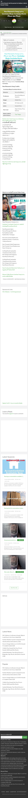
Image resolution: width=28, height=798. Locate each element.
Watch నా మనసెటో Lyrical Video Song (15, 48)
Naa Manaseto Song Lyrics (11, 49)
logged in (11, 413)
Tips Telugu (18, 114)
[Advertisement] (14, 178)
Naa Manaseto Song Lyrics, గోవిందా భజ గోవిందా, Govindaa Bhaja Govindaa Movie (13, 43)
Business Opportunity (8, 543)
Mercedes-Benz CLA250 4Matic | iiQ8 (14, 572)
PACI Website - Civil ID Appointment (11, 292)
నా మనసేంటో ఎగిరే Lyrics (12, 46)
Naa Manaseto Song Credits (13, 45)
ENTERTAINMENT (22, 791)
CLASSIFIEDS (13, 791)
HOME (3, 791)
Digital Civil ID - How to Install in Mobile (12, 403)
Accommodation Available (9, 479)
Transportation (7, 574)
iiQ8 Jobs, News (7, 20)
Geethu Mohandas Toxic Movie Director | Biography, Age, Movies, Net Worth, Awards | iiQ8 (13, 654)
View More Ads (14, 587)
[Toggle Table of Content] (22, 40)
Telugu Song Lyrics (8, 27)
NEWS (7, 791)
